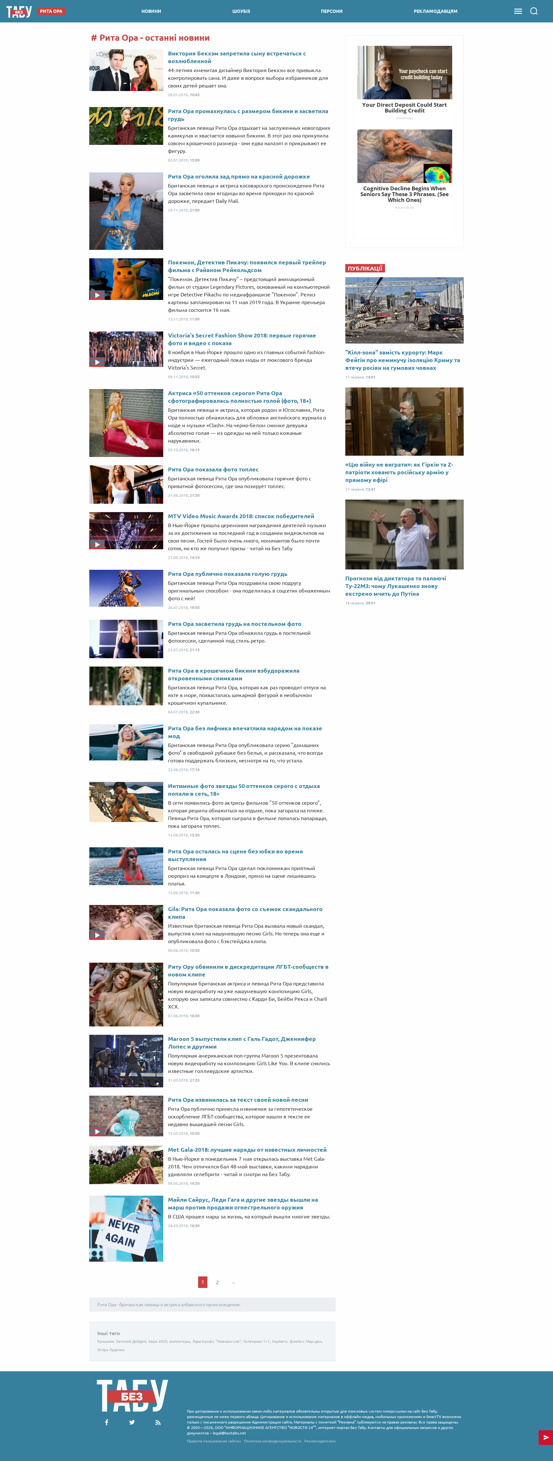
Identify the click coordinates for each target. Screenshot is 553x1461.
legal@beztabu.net (229, 1433)
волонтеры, (180, 1341)
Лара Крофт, (203, 1341)
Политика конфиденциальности (272, 1441)
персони (332, 11)
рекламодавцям (436, 11)
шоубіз (241, 11)
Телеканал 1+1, (257, 1341)
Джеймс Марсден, (306, 1341)
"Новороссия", (229, 1341)
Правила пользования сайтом (214, 1441)
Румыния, (106, 1341)
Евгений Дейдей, (131, 1341)
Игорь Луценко (110, 1350)
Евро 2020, (158, 1341)
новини (151, 11)
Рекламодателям (320, 1441)
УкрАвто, (280, 1341)
